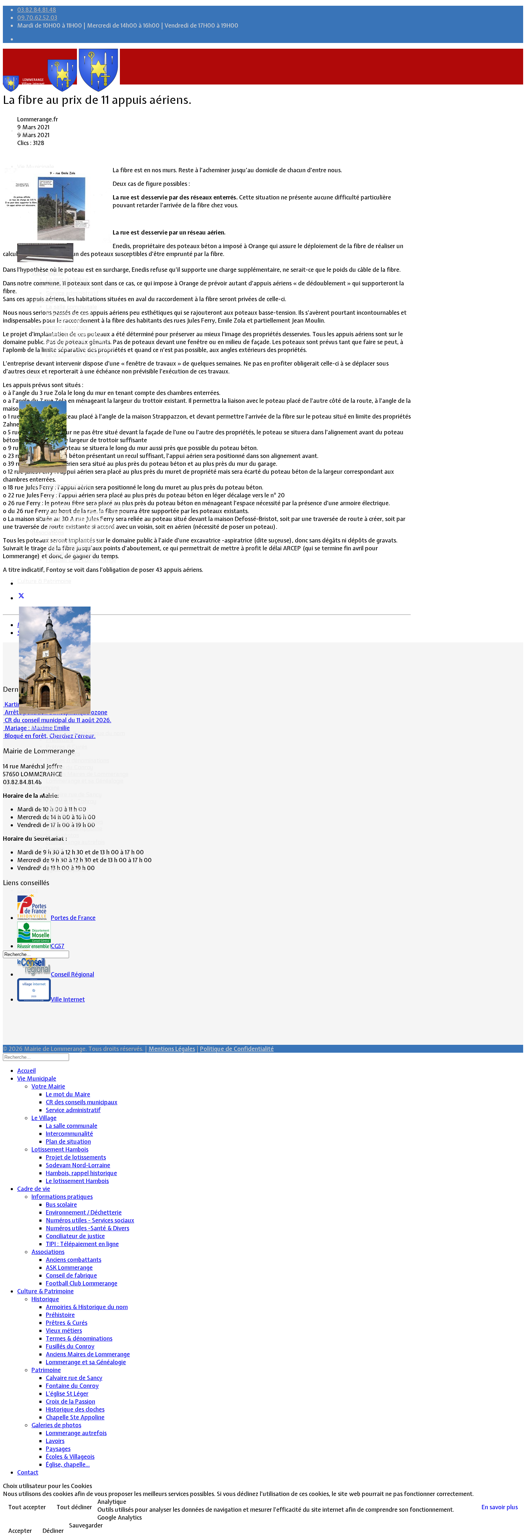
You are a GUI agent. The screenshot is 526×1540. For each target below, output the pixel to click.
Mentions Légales (171, 1049)
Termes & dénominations (77, 760)
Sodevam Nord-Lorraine (77, 340)
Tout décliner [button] (74, 1507)
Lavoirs (55, 848)
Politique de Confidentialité (237, 1049)
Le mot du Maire (67, 279)
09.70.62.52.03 (37, 17)
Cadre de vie (33, 375)
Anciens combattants (73, 539)
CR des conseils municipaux (81, 286)
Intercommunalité (69, 313)
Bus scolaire (61, 491)
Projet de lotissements (74, 333)
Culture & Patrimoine (44, 581)
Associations (47, 532)
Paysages (58, 855)
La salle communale (71, 306)
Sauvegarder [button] (86, 1525)
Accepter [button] (20, 1531)
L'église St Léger (67, 808)
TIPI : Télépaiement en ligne (80, 525)
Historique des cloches (74, 821)
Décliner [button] (53, 1531)
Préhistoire (59, 740)
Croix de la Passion (70, 814)
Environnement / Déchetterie (83, 498)
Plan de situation (67, 320)
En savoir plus (500, 1507)
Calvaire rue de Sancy (74, 794)
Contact (27, 890)
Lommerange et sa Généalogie (84, 780)
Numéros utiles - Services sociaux (89, 505)
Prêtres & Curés (66, 746)
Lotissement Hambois (59, 327)
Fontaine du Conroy (71, 801)
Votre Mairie (47, 272)
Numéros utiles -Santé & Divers (86, 512)
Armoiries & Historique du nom (85, 733)
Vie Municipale (35, 166)
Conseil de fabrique (70, 553)
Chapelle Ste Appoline (74, 828)
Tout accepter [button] (27, 1507)
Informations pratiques (61, 485)
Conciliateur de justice (74, 519)
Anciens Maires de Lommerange (87, 774)
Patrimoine (45, 787)
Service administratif (72, 293)
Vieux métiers (63, 753)
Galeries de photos (55, 835)
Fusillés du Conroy (69, 767)
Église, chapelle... (67, 869)
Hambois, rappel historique (80, 347)
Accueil (26, 130)
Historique (44, 726)
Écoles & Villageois (69, 862)
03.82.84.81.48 (36, 10)
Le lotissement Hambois (76, 354)
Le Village (43, 299)
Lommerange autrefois (75, 842)
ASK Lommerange (69, 546)
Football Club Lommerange (81, 559)
